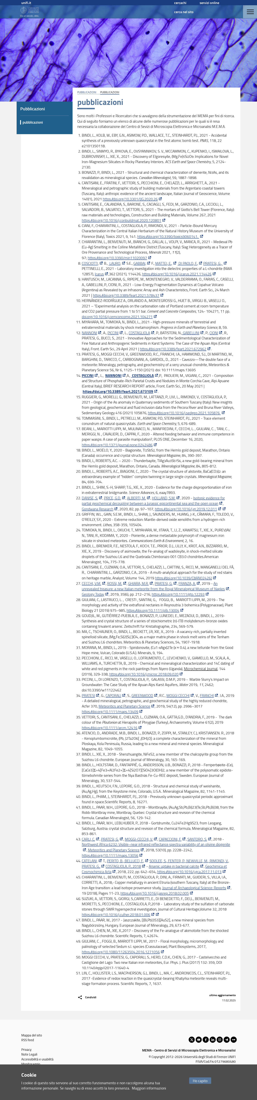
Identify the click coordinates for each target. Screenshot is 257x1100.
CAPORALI (113, 695)
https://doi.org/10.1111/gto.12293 (178, 594)
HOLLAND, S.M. (163, 497)
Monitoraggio (30, 1063)
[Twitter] (192, 1040)
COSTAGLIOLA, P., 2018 (123, 866)
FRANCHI (207, 695)
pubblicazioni (33, 122)
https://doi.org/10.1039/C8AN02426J (183, 577)
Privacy (26, 1049)
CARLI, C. (88, 839)
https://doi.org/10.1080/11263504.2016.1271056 (121, 951)
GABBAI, (139, 263)
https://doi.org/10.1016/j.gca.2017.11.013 (189, 871)
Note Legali (29, 1054)
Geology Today (93, 594)
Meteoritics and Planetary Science (124, 706)
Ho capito (200, 1080)
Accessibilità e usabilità (37, 1059)
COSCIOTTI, (90, 263)
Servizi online (209, 2)
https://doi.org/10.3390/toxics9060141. (168, 236)
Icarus (99, 273)
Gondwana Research (97, 508)
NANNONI (89, 332)
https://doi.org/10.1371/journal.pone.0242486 (117, 444)
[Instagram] (220, 1040)
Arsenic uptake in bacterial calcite (174, 866)
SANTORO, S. (197, 839)
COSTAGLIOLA (139, 332)
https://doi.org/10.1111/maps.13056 (110, 855)
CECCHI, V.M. (91, 583)
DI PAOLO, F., (188, 263)
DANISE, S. (90, 497)
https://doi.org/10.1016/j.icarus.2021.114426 (177, 273)
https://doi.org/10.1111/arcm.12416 (109, 727)
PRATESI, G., (213, 263)
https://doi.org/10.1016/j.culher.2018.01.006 (116, 914)
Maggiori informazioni (149, 1088)
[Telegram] (227, 1040)
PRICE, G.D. (112, 497)
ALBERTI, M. (136, 497)
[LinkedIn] (213, 1040)
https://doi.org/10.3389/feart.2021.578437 (126, 295)
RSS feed (27, 1039)
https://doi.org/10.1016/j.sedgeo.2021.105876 (184, 412)
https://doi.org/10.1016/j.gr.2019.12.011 (186, 508)
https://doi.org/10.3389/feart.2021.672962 (173, 348)
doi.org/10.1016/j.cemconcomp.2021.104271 (117, 316)
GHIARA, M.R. (138, 583)
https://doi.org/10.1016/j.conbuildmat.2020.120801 (121, 220)
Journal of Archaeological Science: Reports (194, 887)
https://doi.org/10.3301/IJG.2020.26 (130, 198)
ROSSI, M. (114, 583)
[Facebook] (206, 1040)
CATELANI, (90, 860)
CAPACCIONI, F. (170, 839)
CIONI (213, 332)
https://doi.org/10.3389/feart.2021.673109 (118, 391)
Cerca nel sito (184, 11)
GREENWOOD (142, 695)
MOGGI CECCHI (178, 695)
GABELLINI (190, 332)
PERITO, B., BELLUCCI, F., (125, 860)
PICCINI (113, 332)
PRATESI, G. (163, 583)
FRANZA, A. (187, 583)
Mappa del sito (31, 1035)
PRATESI (88, 695)
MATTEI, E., (163, 263)
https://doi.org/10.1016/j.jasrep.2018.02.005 (154, 893)
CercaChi (180, 2)
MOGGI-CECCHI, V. (139, 839)
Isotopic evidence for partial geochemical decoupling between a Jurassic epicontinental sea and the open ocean (153, 500)
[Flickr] (234, 1040)
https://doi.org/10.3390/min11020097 (117, 257)
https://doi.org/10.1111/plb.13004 (153, 610)
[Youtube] (199, 1040)
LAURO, (115, 263)
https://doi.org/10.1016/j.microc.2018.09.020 (144, 674)
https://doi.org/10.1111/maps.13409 (110, 711)
